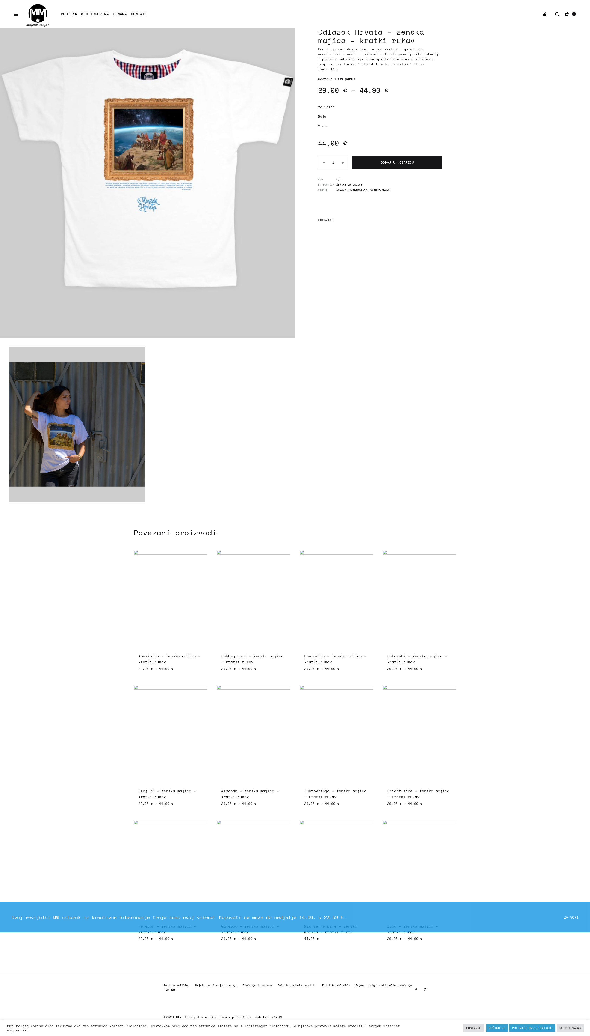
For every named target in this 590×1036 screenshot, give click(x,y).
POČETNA (69, 14)
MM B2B (170, 989)
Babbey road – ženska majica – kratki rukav (252, 659)
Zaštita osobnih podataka (297, 985)
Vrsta (323, 125)
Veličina (326, 106)
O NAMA (120, 14)
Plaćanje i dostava (257, 985)
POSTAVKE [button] (473, 1028)
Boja (322, 116)
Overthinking (380, 190)
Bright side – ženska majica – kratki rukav (418, 793)
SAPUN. (277, 1017)
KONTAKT (139, 14)
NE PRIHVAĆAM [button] (570, 1028)
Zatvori (571, 917)
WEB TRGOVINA (95, 14)
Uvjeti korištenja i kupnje (216, 985)
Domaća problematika (351, 190)
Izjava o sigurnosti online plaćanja (383, 985)
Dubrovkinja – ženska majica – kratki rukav (335, 793)
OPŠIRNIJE (497, 1028)
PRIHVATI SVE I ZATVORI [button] (532, 1028)
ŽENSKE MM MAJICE (349, 184)
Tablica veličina (176, 985)
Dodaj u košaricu (397, 162)
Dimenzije (325, 220)
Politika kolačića (336, 985)
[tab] (325, 221)
